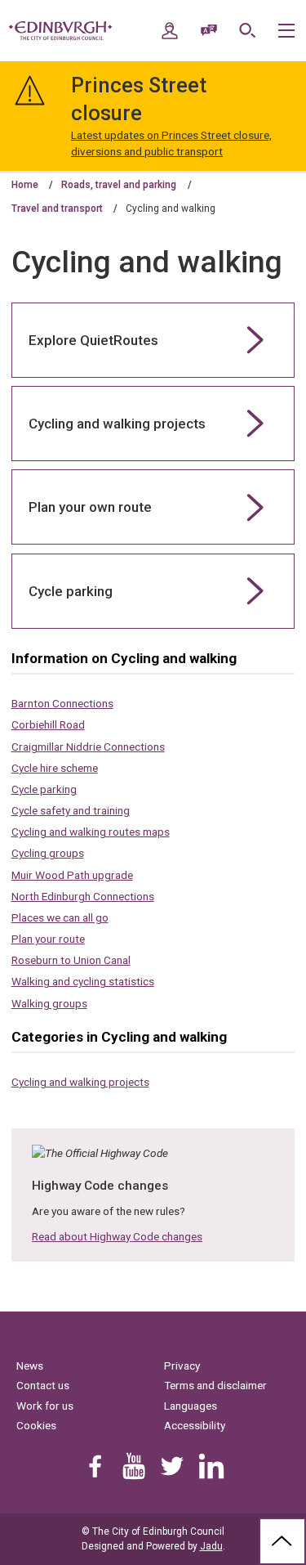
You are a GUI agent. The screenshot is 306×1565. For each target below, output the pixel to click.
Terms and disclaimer (215, 1385)
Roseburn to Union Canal (71, 959)
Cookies (36, 1425)
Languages (190, 1405)
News (29, 1365)
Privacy (182, 1365)
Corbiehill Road (48, 724)
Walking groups (49, 1003)
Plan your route (48, 938)
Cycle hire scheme (54, 767)
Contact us (42, 1385)
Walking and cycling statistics (82, 981)
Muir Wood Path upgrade (72, 874)
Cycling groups (47, 852)
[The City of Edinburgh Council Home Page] (60, 31)
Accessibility (194, 1425)
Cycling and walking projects (80, 1081)
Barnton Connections (62, 703)
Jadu (211, 1546)
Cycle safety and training (70, 810)
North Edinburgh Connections (82, 896)
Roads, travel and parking (118, 185)
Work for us (44, 1405)
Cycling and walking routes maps (90, 831)
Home (24, 185)
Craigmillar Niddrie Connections (88, 746)
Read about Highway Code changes (117, 1236)
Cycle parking (44, 789)
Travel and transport (57, 208)
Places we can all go (60, 917)
